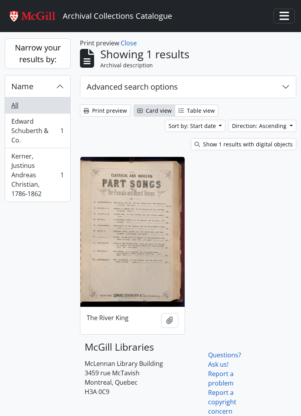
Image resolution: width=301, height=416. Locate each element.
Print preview (109, 110)
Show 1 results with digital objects (247, 144)
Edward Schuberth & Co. (37, 130)
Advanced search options (132, 86)
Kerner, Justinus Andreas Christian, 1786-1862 (37, 175)
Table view (200, 110)
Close (129, 43)
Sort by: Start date (193, 126)
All (14, 105)
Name (22, 86)
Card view (158, 110)
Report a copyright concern (222, 402)
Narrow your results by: (38, 53)
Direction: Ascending (260, 126)
